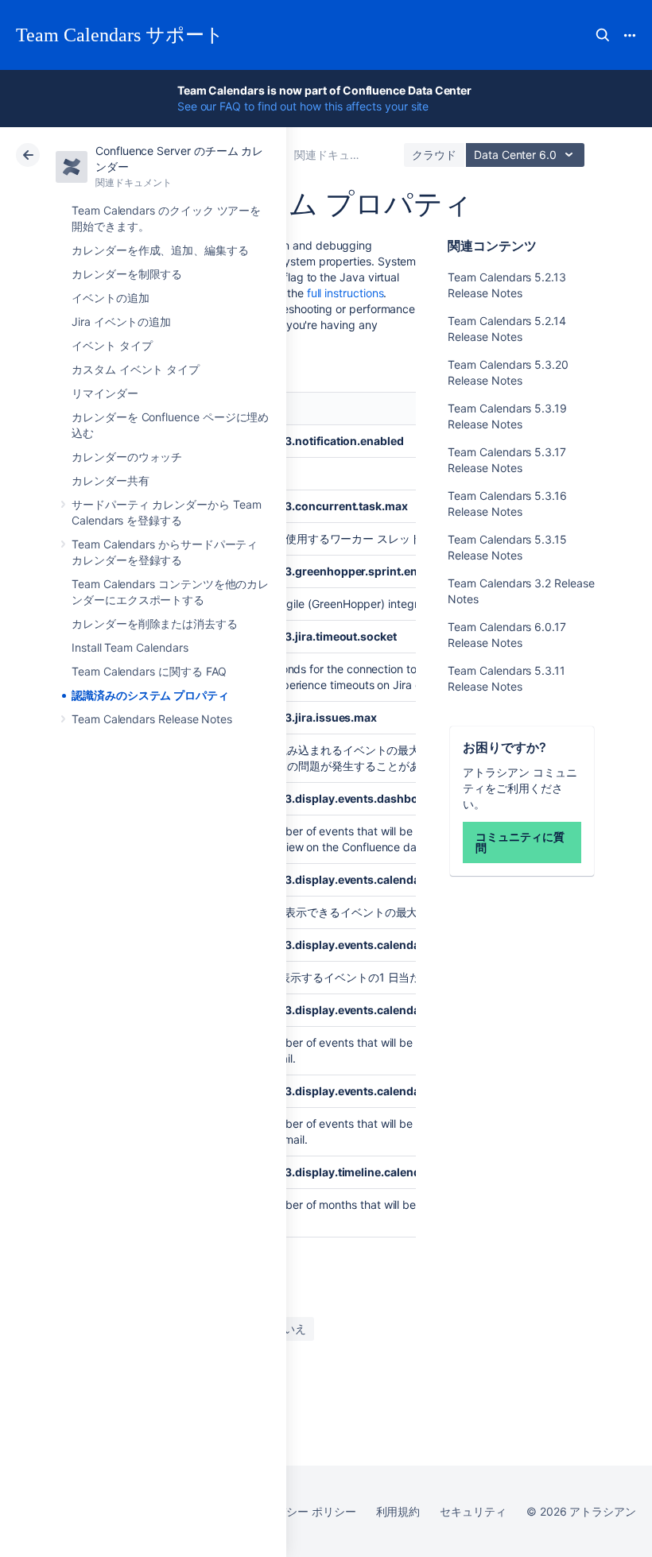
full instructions (345, 293)
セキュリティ (473, 1511)
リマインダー (105, 393)
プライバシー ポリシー (298, 1511)
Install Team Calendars (130, 647)
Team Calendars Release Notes (152, 719)
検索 (602, 35)
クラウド (434, 154)
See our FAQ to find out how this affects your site (303, 106)
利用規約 (398, 1511)
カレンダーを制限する (127, 274)
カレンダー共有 (110, 480)
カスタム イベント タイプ (136, 369)
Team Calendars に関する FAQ (149, 671)
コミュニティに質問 (519, 842)
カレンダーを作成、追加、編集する (160, 250)
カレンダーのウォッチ (127, 456)
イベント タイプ (112, 345)
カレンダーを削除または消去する (155, 623)
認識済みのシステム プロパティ (150, 695)
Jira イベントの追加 (121, 321)
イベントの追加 (110, 297)
